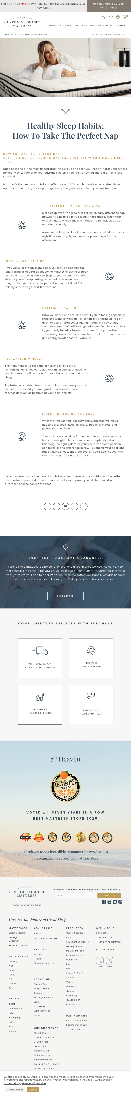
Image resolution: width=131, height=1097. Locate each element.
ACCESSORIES (88, 25)
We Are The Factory (44, 1068)
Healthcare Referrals (77, 1020)
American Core (42, 1033)
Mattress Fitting (42, 1055)
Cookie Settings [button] (15, 1089)
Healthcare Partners (76, 1025)
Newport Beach (42, 988)
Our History (71, 959)
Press (69, 968)
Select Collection (17, 933)
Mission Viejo (40, 984)
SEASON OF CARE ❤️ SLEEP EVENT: (43, 5)
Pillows (37, 958)
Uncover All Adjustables (46, 938)
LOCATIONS (121, 25)
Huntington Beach (43, 997)
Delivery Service (74, 946)
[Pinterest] (120, 902)
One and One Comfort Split (48, 1064)
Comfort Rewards (75, 933)
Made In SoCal (41, 1050)
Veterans (71, 977)
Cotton (12, 1031)
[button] (125, 17)
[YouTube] (115, 902)
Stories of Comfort (75, 973)
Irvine (37, 1015)
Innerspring (15, 1017)
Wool (11, 1026)
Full (10, 979)
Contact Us (102, 933)
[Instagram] (109, 902)
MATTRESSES (55, 25)
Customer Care (104, 937)
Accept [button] (33, 1089)
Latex (11, 1022)
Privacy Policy (73, 1004)
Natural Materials (43, 1059)
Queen (12, 970)
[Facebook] (104, 902)
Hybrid (12, 1013)
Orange (38, 993)
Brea (36, 1002)
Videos (69, 982)
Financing (71, 995)
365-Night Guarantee (77, 941)
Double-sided (16, 1008)
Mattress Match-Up (76, 955)
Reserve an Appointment (108, 941)
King (11, 965)
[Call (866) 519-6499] (104, 17)
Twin (11, 988)
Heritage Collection (14, 939)
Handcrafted (40, 1046)
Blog (68, 964)
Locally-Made (10, 34)
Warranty (71, 986)
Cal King (13, 961)
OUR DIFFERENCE (106, 25)
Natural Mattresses (39, 34)
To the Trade (73, 1029)
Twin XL (12, 983)
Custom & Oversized (44, 1037)
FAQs (68, 937)
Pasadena (39, 1006)
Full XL (12, 974)
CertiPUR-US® (73, 1000)
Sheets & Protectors (44, 963)
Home (95, 34)
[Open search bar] (111, 17)
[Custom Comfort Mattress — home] (22, 22)
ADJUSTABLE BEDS (71, 25)
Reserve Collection (18, 945)
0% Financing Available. (109, 6)
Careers (70, 991)
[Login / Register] (118, 17)
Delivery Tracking (75, 950)
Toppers (38, 954)
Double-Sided (23, 34)
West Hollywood (42, 1010)
